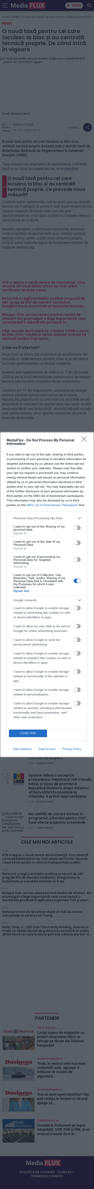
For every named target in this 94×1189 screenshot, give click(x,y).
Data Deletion (22, 749)
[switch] (77, 528)
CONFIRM (28, 733)
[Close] (85, 440)
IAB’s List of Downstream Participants (52, 505)
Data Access (47, 749)
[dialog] (47, 594)
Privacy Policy (71, 749)
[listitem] (47, 518)
